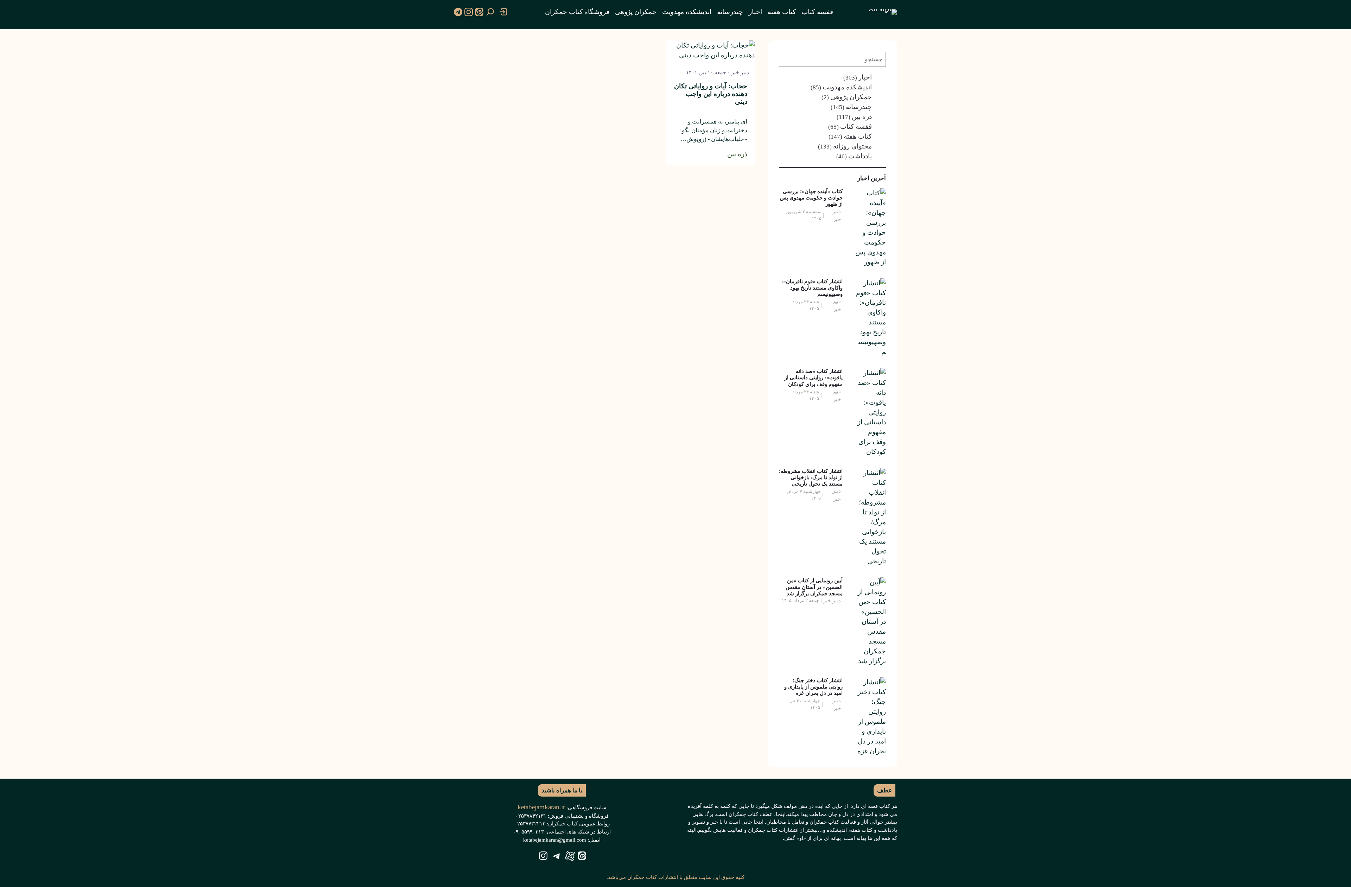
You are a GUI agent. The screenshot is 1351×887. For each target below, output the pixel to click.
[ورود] (503, 12)
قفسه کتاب (856, 126)
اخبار (865, 77)
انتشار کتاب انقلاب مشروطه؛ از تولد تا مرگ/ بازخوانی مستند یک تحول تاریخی (811, 477)
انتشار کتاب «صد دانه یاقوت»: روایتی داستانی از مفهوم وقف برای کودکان (814, 377)
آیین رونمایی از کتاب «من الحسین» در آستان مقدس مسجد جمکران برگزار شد (814, 586)
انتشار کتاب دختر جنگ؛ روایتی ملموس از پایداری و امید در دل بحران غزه (813, 686)
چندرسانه (859, 106)
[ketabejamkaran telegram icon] (458, 12)
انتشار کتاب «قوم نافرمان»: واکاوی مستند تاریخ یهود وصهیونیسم (812, 287)
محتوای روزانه (852, 146)
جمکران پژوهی (851, 97)
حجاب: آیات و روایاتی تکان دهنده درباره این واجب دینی (710, 94)
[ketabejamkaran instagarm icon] (468, 12)
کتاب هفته (858, 136)
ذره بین (862, 116)
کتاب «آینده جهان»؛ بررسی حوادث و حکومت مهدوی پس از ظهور (811, 197)
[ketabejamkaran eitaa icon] (479, 12)
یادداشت (860, 156)
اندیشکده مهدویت (847, 87)
